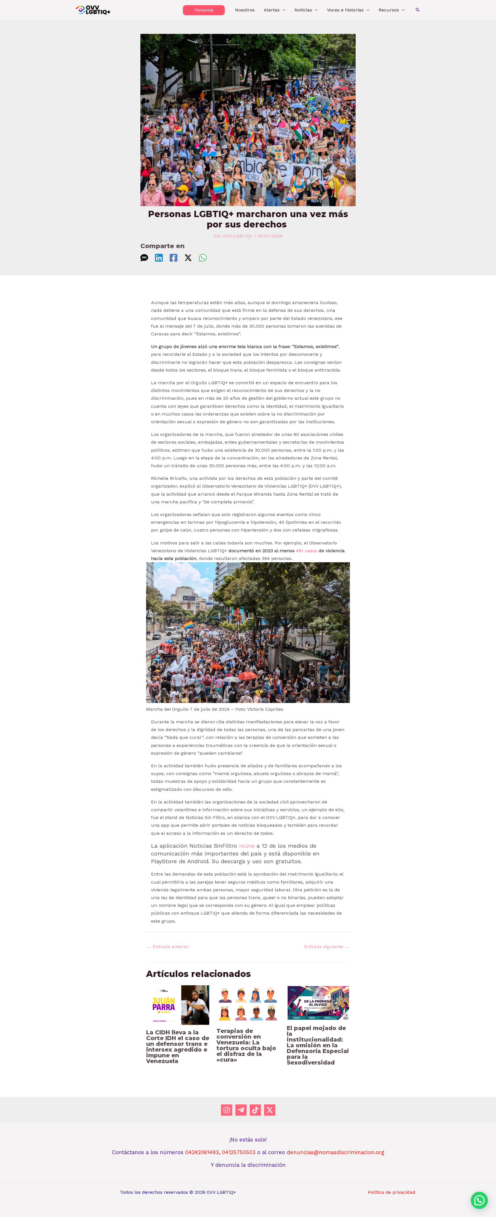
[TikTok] (255, 1110)
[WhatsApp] (203, 258)
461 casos (306, 550)
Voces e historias (345, 10)
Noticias (303, 10)
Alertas (272, 10)
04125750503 (239, 1152)
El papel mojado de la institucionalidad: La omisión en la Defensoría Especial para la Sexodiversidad (318, 1045)
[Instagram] (226, 1110)
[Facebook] (173, 258)
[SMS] (144, 258)
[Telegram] (241, 1110)
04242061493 (202, 1152)
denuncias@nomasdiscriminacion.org (335, 1152)
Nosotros (245, 10)
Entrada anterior (168, 946)
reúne (247, 845)
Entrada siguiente (326, 946)
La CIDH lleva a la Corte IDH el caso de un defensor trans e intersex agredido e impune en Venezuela (177, 1047)
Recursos (389, 10)
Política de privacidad (391, 1192)
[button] (204, 10)
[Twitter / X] (188, 258)
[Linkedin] (159, 258)
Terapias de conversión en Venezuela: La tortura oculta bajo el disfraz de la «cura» (246, 1045)
